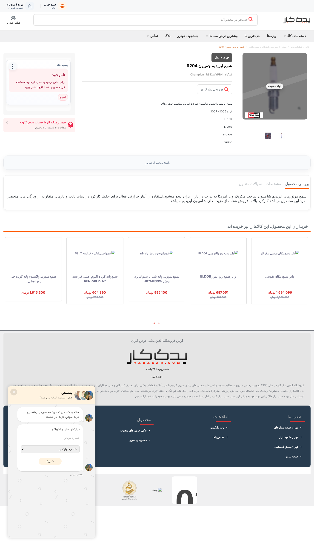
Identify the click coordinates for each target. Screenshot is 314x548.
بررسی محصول (297, 183)
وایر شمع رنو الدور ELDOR (218, 276)
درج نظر (220, 57)
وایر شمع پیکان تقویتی (279, 276)
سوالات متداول (250, 183)
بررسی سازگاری (211, 89)
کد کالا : (227, 74)
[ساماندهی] (129, 490)
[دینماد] (157, 490)
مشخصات (273, 183)
